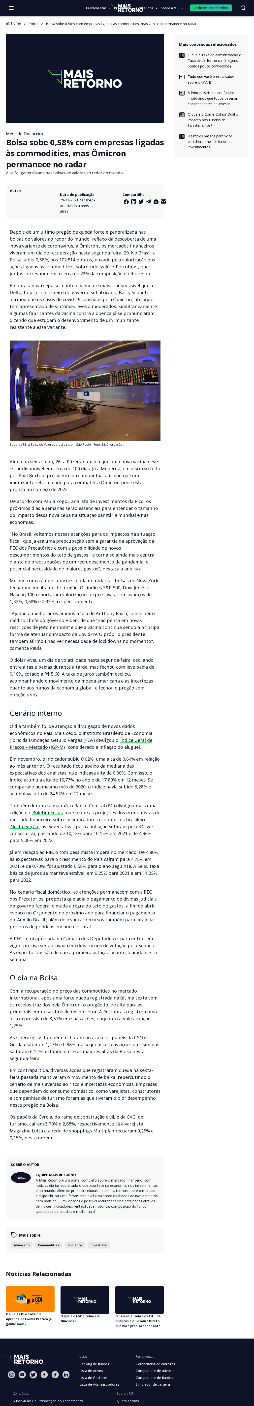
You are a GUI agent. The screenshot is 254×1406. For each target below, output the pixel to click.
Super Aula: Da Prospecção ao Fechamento (48, 1401)
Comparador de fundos (154, 1377)
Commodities (48, 1245)
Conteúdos (144, 8)
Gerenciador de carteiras (155, 1364)
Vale (104, 266)
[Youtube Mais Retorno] (22, 1374)
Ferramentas (96, 8)
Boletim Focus (47, 812)
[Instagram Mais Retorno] (11, 1374)
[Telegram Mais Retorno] (148, 201)
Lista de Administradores (99, 1384)
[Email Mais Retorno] (163, 201)
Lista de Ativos (91, 1370)
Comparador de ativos (154, 1370)
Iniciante (75, 1245)
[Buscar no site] (243, 8)
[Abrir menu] (11, 8)
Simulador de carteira (153, 1384)
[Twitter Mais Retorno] (141, 201)
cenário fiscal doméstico (44, 892)
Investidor (99, 1245)
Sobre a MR (170, 8)
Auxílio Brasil (31, 919)
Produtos (121, 8)
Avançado (22, 1245)
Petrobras (126, 266)
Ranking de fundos (94, 1364)
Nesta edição (24, 826)
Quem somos (128, 1401)
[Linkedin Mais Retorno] (133, 201)
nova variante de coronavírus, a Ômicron (54, 246)
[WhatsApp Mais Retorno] (156, 201)
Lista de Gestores (93, 1377)
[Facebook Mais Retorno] (126, 201)
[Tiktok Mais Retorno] (55, 1374)
